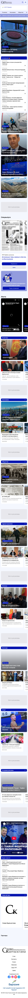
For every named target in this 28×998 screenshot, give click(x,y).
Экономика (12, 12)
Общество (20, 12)
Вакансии (14, 964)
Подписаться (14, 263)
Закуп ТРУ (14, 967)
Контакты (14, 959)
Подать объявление (14, 288)
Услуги (14, 962)
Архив (14, 267)
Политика (4, 12)
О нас (14, 956)
